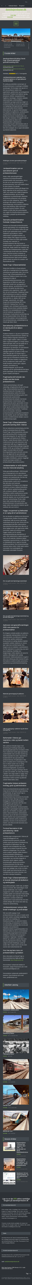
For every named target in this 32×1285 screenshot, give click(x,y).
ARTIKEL (19, 1154)
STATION (5, 1012)
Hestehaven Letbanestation (11, 1010)
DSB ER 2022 (7, 1079)
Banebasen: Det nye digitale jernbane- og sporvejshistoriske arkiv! (22, 1175)
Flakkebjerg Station (8, 1054)
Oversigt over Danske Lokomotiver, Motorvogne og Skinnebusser (13, 38)
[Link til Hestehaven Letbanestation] (16, 999)
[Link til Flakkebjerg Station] (16, 1046)
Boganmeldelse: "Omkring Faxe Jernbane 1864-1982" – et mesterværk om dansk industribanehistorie (22, 1147)
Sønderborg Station (8, 1033)
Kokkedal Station (12, 5)
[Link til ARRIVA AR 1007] (16, 1120)
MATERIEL (5, 1081)
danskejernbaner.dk (16, 9)
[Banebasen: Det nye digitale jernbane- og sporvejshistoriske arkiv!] (9, 1178)
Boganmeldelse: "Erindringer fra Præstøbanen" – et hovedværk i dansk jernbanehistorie (22, 1162)
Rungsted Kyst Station (23, 5)
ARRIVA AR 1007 (8, 1131)
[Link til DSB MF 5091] (16, 1095)
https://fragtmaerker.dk (17, 960)
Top (27, 1273)
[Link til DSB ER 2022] (16, 1069)
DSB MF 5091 (7, 1105)
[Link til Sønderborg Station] (16, 1024)
